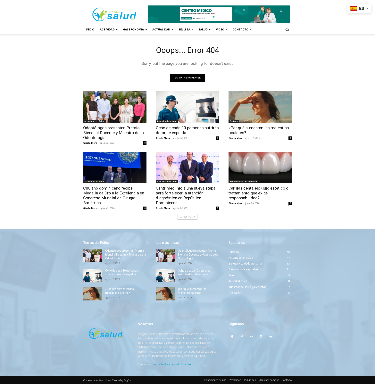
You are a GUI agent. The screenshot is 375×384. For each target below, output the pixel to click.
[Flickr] (251, 336)
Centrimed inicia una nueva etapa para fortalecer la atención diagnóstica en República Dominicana (185, 195)
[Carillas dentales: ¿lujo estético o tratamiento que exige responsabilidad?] (260, 167)
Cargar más (186, 216)
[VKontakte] (271, 336)
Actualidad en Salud (94, 121)
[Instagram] (261, 336)
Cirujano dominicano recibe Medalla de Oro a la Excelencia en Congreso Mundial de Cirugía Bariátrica (113, 195)
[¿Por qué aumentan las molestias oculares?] (260, 107)
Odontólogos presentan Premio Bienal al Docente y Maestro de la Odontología (113, 133)
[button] (287, 29)
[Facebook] (242, 336)
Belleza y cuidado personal (243, 181)
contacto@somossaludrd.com (172, 364)
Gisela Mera (90, 142)
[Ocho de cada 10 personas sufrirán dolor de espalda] (187, 107)
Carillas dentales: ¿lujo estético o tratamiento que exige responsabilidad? (258, 193)
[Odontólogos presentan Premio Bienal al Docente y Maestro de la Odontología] (114, 107)
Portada (234, 121)
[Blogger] (232, 336)
